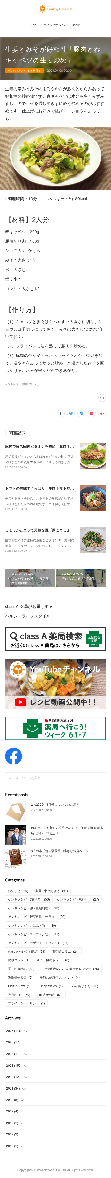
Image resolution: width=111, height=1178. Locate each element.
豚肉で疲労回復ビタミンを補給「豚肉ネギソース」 (46, 446)
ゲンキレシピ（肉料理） (25, 70)
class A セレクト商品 (26, 951)
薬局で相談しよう (51, 890)
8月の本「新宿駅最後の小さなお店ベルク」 (61, 850)
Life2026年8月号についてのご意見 (55, 804)
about (76, 25)
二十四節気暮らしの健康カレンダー (70, 968)
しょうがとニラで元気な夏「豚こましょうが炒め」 (46, 530)
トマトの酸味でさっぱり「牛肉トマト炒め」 (41, 488)
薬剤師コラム (65, 951)
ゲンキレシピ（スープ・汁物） (33, 934)
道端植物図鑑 (20, 977)
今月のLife (19, 994)
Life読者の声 (50, 994)
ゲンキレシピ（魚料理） (78, 899)
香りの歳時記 (21, 968)
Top (33, 25)
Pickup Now (20, 986)
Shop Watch (52, 986)
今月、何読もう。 (53, 960)
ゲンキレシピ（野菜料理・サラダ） (36, 916)
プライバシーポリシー (26, 1003)
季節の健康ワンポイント (61, 977)
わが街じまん (85, 986)
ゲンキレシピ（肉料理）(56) (21, 384)
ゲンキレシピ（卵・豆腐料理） (33, 908)
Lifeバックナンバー (54, 25)
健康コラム (18, 960)
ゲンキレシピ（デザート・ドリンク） (38, 942)
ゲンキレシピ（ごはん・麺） (32, 925)
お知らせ (18, 890)
